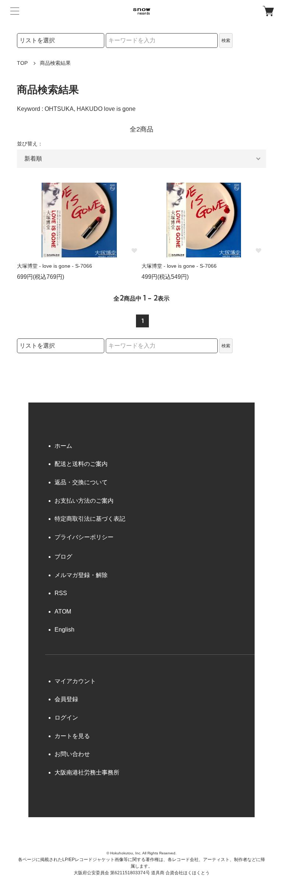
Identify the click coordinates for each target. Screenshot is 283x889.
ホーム (63, 446)
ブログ (63, 557)
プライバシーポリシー (84, 537)
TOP (22, 63)
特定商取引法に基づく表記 (90, 519)
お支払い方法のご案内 (84, 501)
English (64, 629)
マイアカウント (75, 681)
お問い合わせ (72, 754)
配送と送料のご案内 (81, 464)
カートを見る (72, 736)
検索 (225, 40)
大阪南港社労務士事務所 (87, 772)
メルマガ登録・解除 (81, 575)
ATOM (63, 611)
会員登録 (66, 699)
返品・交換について (81, 482)
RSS (61, 593)
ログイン (66, 717)
